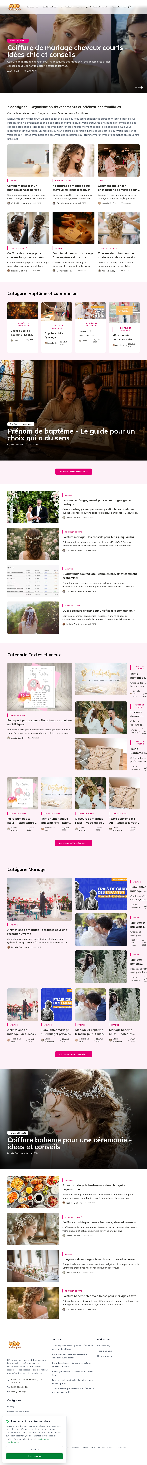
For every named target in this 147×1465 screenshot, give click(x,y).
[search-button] (129, 6)
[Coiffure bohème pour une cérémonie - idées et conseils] (73, 1119)
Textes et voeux (72, 7)
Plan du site (121, 1448)
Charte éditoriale (105, 1448)
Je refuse (34, 1449)
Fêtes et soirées (119, 7)
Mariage (84, 7)
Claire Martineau (104, 1356)
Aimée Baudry (13, 71)
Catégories (14, 1400)
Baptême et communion (53, 7)
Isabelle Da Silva (15, 444)
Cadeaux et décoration (100, 7)
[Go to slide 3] (142, 87)
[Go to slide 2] (139, 87)
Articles (57, 1339)
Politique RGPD (88, 1448)
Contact (75, 1448)
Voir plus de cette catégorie (72, 471)
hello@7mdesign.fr (19, 1391)
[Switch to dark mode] (137, 6)
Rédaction (103, 1339)
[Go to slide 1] (136, 87)
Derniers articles (33, 7)
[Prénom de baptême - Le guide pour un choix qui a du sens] (73, 410)
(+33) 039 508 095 (19, 1387)
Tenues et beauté (18, 40)
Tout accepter (34, 1456)
